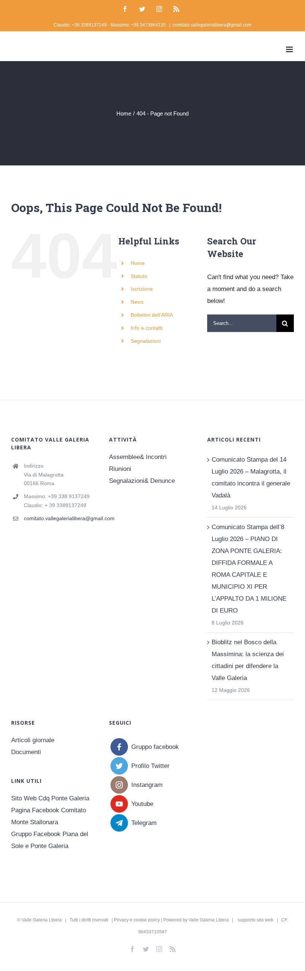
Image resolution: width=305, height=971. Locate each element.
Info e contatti (147, 328)
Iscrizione (142, 289)
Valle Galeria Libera (42, 920)
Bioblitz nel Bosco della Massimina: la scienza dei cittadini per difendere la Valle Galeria (248, 660)
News (137, 302)
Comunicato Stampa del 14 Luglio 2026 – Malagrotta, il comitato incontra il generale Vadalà (251, 477)
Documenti (26, 752)
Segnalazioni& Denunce (142, 480)
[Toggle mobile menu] (290, 49)
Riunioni (120, 468)
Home (138, 263)
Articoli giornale (32, 740)
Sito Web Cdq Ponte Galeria (50, 798)
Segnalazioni (146, 341)
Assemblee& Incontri (138, 457)
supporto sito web (255, 920)
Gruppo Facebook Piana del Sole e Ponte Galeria (49, 840)
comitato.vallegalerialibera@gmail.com (212, 25)
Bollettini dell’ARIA (152, 315)
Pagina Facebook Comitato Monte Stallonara (48, 816)
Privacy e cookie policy (137, 920)
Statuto (139, 276)
